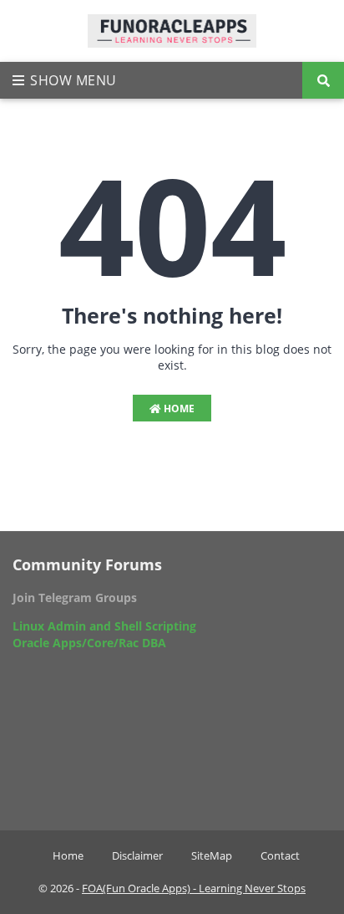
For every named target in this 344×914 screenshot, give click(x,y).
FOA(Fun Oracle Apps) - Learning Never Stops (194, 888)
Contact (280, 855)
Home (178, 408)
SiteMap (211, 855)
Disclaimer (137, 855)
